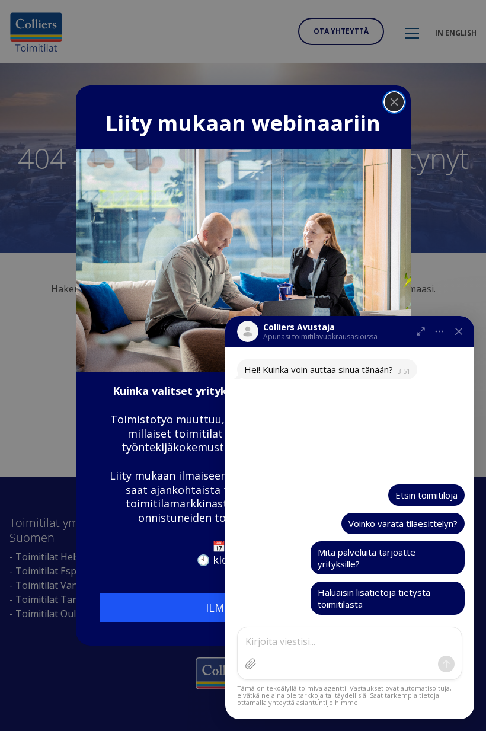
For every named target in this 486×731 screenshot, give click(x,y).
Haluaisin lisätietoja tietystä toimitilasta (374, 598)
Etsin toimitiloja (426, 495)
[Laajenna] (420, 331)
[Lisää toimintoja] (439, 331)
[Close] (394, 101)
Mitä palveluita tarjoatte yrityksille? (366, 558)
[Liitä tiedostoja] (250, 664)
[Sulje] (458, 331)
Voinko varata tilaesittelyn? (403, 523)
